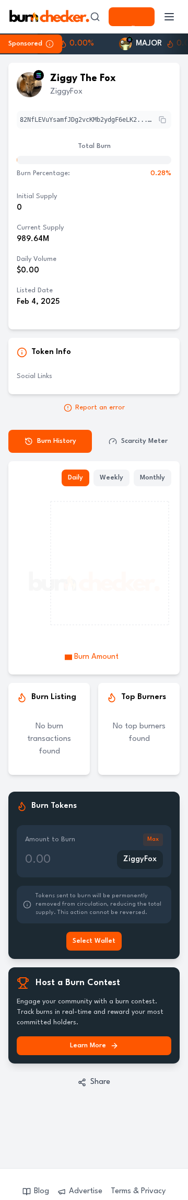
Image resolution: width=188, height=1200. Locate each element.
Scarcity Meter (144, 441)
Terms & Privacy (138, 1191)
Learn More (88, 1045)
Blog (41, 1191)
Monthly (152, 477)
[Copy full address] (162, 119)
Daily (75, 477)
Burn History (56, 441)
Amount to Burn (50, 839)
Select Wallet (131, 16)
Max (153, 839)
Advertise (85, 1191)
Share (100, 1082)
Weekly (111, 477)
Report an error (100, 407)
